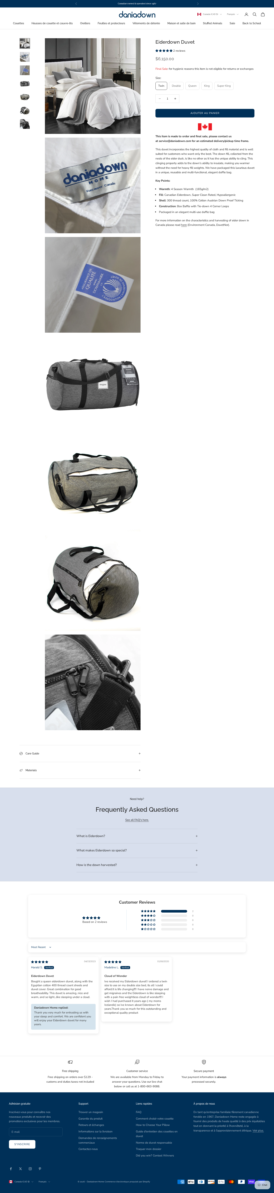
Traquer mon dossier (148, 1149)
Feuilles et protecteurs (111, 23)
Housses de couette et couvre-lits (52, 23)
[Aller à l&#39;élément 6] (25, 110)
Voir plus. (258, 1130)
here (184, 225)
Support (83, 1103)
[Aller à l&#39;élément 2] (25, 57)
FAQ (138, 1112)
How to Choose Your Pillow (153, 1125)
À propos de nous (204, 1103)
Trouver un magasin (90, 1112)
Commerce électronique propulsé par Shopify (127, 1182)
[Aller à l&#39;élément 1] (25, 43)
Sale (232, 23)
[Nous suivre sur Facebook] (11, 1169)
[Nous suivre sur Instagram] (30, 1169)
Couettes (18, 23)
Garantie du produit (90, 1118)
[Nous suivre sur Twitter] (20, 1169)
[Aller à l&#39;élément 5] (25, 97)
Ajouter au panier (204, 113)
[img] (39, 962)
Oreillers (85, 23)
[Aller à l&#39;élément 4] (25, 84)
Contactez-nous (88, 1149)
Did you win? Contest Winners (155, 1155)
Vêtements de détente (146, 23)
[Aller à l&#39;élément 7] (25, 124)
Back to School (251, 23)
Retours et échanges (91, 1125)
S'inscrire (22, 1144)
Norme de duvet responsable (154, 1143)
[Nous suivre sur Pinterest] (40, 1169)
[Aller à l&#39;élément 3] (25, 70)
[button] (164, 51)
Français (231, 14)
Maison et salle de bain (181, 23)
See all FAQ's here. (137, 820)
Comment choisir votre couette (155, 1118)
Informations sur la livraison (95, 1131)
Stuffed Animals (212, 23)
